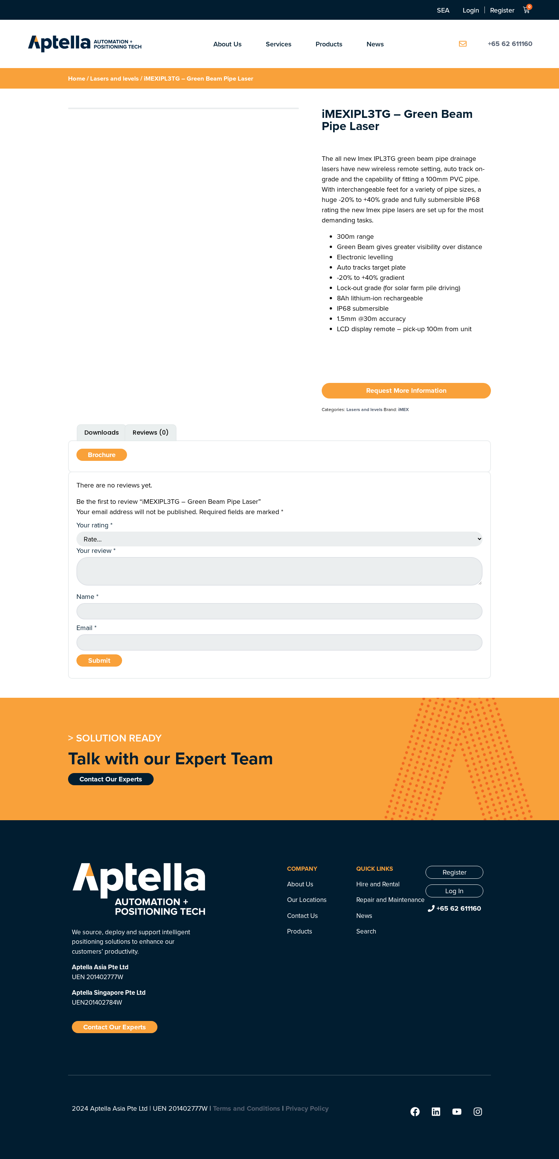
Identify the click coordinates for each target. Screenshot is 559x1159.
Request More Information (406, 390)
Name (87, 596)
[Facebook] (414, 1111)
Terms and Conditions (246, 1108)
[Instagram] (477, 1111)
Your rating (94, 525)
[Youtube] (456, 1111)
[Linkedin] (435, 1111)
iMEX (403, 409)
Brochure (102, 455)
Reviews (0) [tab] (151, 432)
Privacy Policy (307, 1108)
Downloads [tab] (101, 432)
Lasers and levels (114, 78)
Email (86, 627)
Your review (96, 550)
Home (76, 78)
